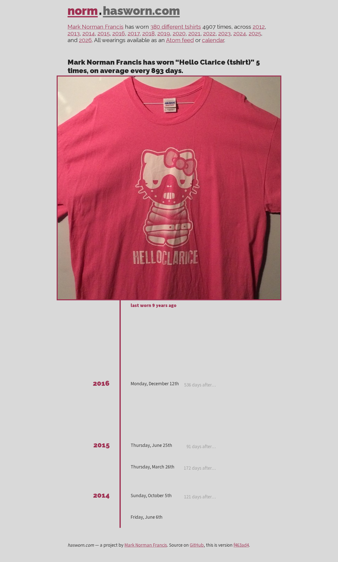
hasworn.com (141, 11)
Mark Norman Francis (95, 27)
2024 (239, 33)
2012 (259, 27)
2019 (163, 33)
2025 (255, 33)
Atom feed (180, 40)
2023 (224, 33)
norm (83, 11)
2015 (103, 33)
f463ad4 (241, 545)
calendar (213, 40)
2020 (179, 33)
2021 (194, 33)
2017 (134, 33)
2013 (74, 33)
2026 (85, 40)
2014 (88, 33)
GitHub (197, 545)
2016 (118, 33)
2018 (148, 33)
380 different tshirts (175, 27)
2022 (209, 33)
